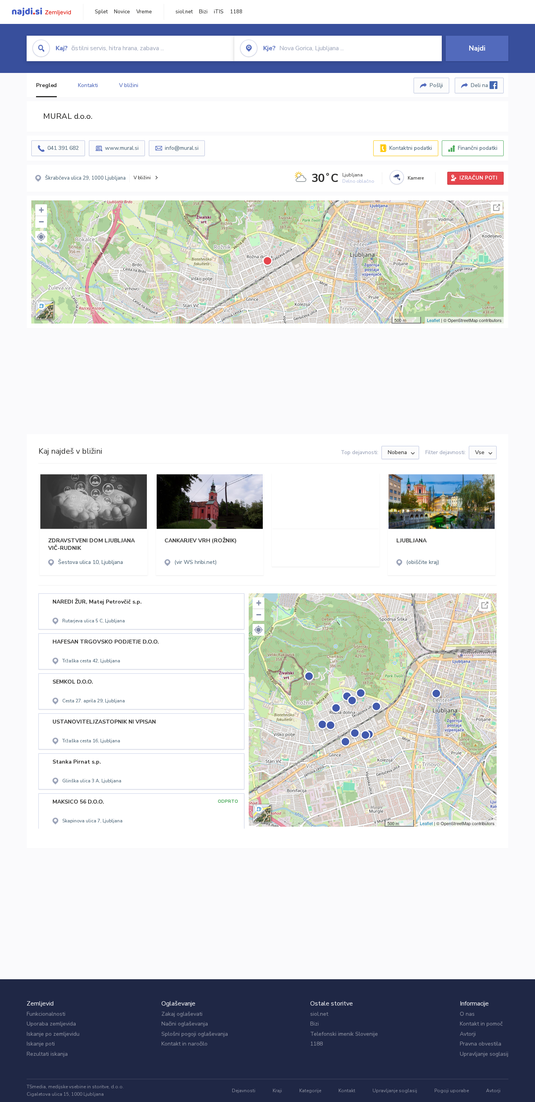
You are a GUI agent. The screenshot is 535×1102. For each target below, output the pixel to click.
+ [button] (41, 210)
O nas (467, 1014)
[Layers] (44, 310)
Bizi (203, 11)
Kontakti (88, 85)
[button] (41, 237)
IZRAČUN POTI (478, 178)
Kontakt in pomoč (481, 1023)
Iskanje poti (41, 1043)
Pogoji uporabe (451, 1090)
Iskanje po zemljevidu (53, 1034)
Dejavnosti (243, 1090)
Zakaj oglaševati (181, 1014)
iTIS (219, 11)
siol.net (184, 11)
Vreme (144, 11)
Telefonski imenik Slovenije (344, 1034)
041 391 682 (63, 148)
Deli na (480, 85)
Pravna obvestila (480, 1043)
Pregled (46, 85)
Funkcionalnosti (46, 1014)
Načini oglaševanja (184, 1023)
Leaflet (433, 320)
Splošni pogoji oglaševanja (194, 1034)
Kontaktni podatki (410, 148)
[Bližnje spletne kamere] (397, 177)
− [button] (41, 222)
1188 (236, 11)
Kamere (416, 178)
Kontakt (346, 1090)
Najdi (477, 48)
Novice (122, 11)
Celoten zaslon (496, 207)
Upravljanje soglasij (484, 1054)
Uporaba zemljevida (51, 1023)
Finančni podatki (477, 148)
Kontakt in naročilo (184, 1043)
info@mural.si (182, 148)
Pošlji (436, 85)
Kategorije (310, 1090)
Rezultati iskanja (47, 1054)
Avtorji (468, 1034)
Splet (101, 11)
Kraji (277, 1090)
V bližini (128, 85)
